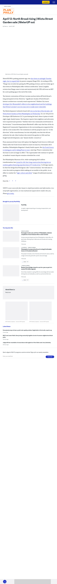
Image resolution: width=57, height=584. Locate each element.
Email (15, 180)
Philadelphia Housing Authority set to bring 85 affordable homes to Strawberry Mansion (36, 250)
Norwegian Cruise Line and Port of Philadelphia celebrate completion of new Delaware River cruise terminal (36, 233)
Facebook (9, 180)
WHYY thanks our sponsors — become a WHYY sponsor (15, 321)
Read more (8, 292)
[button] (4, 581)
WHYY (5, 2)
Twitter (12, 180)
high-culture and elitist (24, 173)
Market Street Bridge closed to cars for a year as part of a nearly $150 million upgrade (36, 268)
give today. (10, 193)
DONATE (46, 2)
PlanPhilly (23, 205)
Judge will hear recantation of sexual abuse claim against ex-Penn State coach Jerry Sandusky (27, 342)
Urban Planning (7, 6)
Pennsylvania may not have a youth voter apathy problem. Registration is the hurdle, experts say (27, 330)
